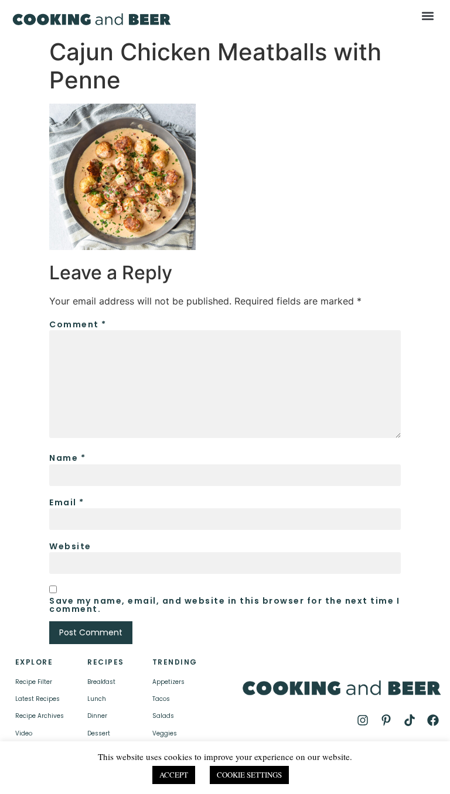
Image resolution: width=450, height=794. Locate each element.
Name (67, 458)
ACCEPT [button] (173, 774)
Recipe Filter (33, 681)
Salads (163, 715)
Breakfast (101, 681)
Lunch (96, 698)
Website (70, 546)
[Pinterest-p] (386, 720)
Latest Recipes (37, 698)
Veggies (164, 733)
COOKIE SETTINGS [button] (249, 774)
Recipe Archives (39, 715)
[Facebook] (433, 720)
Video (23, 733)
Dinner (97, 715)
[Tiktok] (409, 720)
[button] (428, 15)
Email (66, 502)
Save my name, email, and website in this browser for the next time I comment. (224, 605)
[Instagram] (362, 720)
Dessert (98, 733)
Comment (78, 324)
